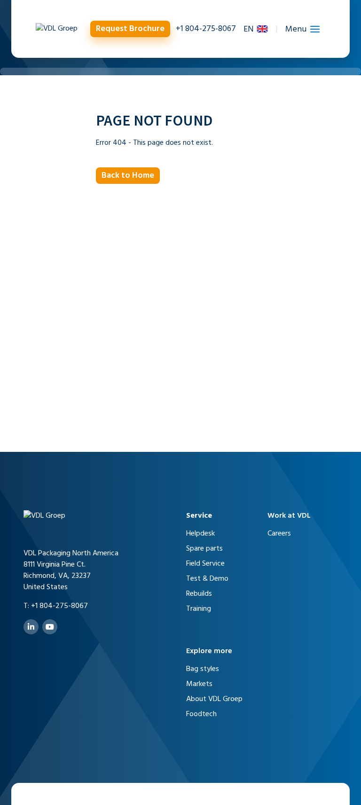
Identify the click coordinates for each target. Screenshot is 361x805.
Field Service (205, 564)
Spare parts (204, 549)
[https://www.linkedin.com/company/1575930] (31, 626)
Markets (199, 684)
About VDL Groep (214, 699)
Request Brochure (130, 29)
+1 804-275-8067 (206, 29)
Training (198, 609)
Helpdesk (200, 534)
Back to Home (128, 175)
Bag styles (202, 669)
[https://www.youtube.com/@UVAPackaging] (49, 626)
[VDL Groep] (57, 28)
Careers (279, 534)
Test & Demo (207, 579)
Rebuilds (199, 594)
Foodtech (201, 714)
